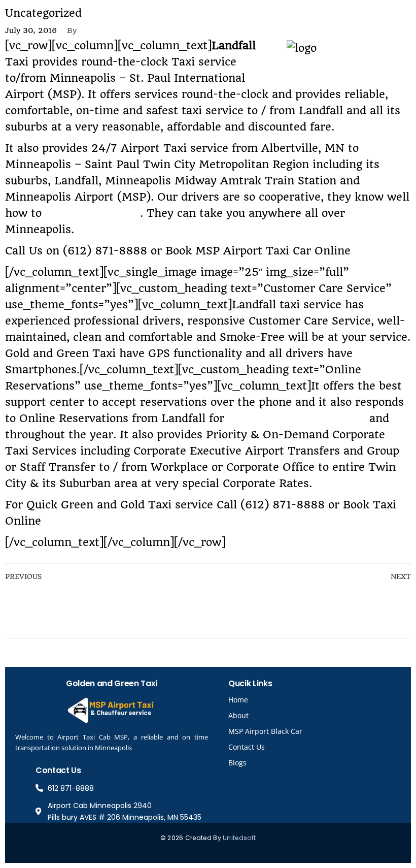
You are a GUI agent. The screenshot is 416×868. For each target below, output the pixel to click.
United (233, 837)
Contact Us (246, 747)
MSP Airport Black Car (265, 731)
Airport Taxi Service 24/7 (297, 418)
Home (238, 699)
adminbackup (112, 30)
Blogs (237, 762)
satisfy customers (92, 213)
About (238, 715)
